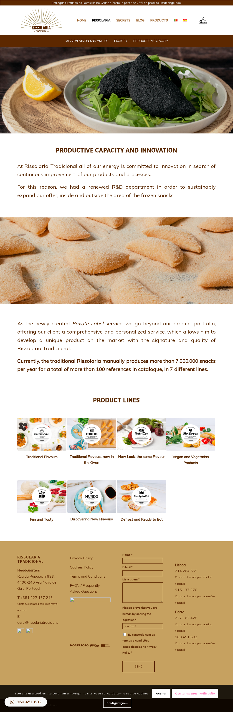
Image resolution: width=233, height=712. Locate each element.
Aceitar (161, 693)
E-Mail (127, 567)
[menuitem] (81, 20)
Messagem (130, 579)
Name (127, 554)
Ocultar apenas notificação (195, 693)
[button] (26, 702)
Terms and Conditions (87, 576)
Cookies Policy (82, 567)
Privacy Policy (81, 558)
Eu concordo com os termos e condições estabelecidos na (139, 643)
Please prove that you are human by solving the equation (139, 613)
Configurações (117, 703)
